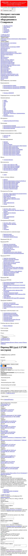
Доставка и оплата (7, 25)
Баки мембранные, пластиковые (8, 42)
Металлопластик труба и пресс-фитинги (13, 267)
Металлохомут (4, 58)
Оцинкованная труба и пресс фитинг (12, 252)
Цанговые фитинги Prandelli (10, 169)
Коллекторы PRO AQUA (9, 195)
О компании (6, 31)
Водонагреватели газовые (9, 85)
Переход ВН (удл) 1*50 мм (7, 462)
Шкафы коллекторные (8, 273)
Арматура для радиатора (9, 244)
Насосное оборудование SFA (10, 184)
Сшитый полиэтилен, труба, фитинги (12, 271)
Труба (4, 201)
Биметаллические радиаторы (10, 314)
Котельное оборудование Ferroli (11, 148)
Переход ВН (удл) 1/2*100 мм (8, 422)
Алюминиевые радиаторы (9, 313)
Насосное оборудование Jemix (10, 183)
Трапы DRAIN (7, 296)
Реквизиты (6, 489)
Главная (2, 342)
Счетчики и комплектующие (10, 188)
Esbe (4, 102)
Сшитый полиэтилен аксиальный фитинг (13, 253)
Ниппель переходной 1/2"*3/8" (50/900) (10, 416)
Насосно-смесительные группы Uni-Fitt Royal (14, 181)
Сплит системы (4, 76)
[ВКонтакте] (1, 366)
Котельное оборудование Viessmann (12, 154)
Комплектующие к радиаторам (11, 315)
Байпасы (5, 179)
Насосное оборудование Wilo (10, 187)
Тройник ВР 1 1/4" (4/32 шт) (7, 445)
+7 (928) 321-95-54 (5, 34)
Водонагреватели (5, 44)
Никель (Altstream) (7, 325)
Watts (4, 109)
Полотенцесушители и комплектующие (10, 65)
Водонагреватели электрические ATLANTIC (14, 88)
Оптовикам (6, 29)
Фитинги (5, 137)
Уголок (5, 204)
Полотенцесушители (8, 235)
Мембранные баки (7, 266)
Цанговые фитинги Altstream (10, 168)
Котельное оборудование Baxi (10, 147)
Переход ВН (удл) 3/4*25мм (7, 433)
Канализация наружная (9, 128)
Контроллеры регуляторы (9, 263)
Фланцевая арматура (8, 115)
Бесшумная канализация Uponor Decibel (13, 282)
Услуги (5, 28)
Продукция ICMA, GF (6, 66)
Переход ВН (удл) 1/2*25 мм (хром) (9, 468)
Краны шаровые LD (8, 112)
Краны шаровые (7, 264)
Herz (4, 105)
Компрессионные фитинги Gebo (9, 52)
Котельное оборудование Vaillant (11, 153)
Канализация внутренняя (9, 125)
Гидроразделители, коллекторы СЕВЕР (10, 46)
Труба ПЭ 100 (6, 135)
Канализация (4, 50)
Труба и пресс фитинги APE (10, 164)
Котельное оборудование (7, 54)
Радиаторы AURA (7, 317)
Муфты (5, 225)
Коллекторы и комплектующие (11, 304)
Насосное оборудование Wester (11, 186)
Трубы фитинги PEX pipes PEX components (14, 298)
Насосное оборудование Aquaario (11, 182)
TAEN (5, 174)
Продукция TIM (4, 70)
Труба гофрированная (8, 202)
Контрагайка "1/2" (5, 405)
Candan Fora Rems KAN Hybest (11, 120)
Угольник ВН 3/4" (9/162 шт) (8, 451)
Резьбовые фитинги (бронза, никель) (10, 75)
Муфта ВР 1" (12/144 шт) (7, 411)
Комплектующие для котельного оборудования (14, 145)
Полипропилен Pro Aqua (7, 61)
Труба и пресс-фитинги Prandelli (11, 167)
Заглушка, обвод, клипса (9, 208)
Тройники (5, 214)
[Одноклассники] (3, 366)
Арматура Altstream (8, 110)
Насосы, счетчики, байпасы (7, 59)
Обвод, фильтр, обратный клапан (11, 198)
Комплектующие (7, 234)
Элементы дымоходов (8, 275)
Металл (2, 55)
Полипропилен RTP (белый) (7, 62)
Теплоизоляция (4, 78)
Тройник (5, 200)
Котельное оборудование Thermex (11, 152)
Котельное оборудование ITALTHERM (13, 149)
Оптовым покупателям (6, 367)
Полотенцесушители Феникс (10, 236)
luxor (4, 108)
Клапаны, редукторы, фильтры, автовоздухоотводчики (11, 260)
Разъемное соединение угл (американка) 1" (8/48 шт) (13, 440)
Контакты (5, 32)
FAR (4, 104)
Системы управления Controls (10, 292)
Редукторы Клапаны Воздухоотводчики (13, 306)
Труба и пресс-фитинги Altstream (11, 166)
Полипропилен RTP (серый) (7, 63)
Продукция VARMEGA (6, 72)
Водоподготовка (5, 45)
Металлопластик (5, 57)
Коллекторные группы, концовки (11, 262)
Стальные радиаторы (8, 320)
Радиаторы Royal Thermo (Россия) (11, 319)
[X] (5, 366)
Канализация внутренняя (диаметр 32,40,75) (14, 127)
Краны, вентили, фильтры (9, 224)
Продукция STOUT (5, 68)
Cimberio (5, 101)
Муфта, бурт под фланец (9, 197)
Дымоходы (6, 143)
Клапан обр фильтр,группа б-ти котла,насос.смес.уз (11, 247)
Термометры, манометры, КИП (11, 272)
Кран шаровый (7, 196)
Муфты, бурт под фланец (9, 212)
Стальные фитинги (8, 159)
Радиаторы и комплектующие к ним (9, 74)
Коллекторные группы (9, 249)
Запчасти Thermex (7, 144)
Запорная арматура (5, 48)
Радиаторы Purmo (7, 318)
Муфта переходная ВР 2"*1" (7, 457)
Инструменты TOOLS (8, 283)
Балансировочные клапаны (10, 245)
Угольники (6, 218)
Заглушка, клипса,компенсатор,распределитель (15, 193)
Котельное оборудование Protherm (11, 151)
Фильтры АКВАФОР (8, 93)
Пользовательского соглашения (14, 509)
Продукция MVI (5, 67)
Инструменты (4, 49)
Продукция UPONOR (6, 71)
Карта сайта (6, 492)
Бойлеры (5, 141)
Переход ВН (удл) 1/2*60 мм (7, 427)
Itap (4, 106)
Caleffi (5, 100)
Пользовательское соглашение (10, 491)
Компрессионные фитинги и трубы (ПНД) (11, 53)
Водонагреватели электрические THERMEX (14, 86)
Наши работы (6, 27)
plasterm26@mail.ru (5, 36)
